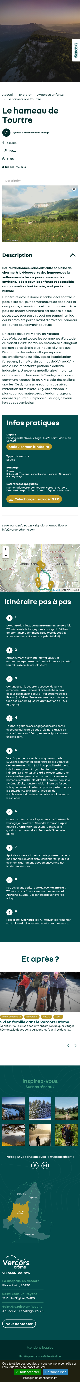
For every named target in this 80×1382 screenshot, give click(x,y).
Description (13, 180)
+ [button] (5, 549)
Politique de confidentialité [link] (40, 1378)
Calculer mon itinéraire (29, 446)
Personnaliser (55, 1372)
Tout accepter (29, 1372)
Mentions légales (40, 1347)
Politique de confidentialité (40, 1356)
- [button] (5, 555)
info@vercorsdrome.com (18, 529)
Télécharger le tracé (37, 499)
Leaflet (56, 590)
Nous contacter (19, 1323)
